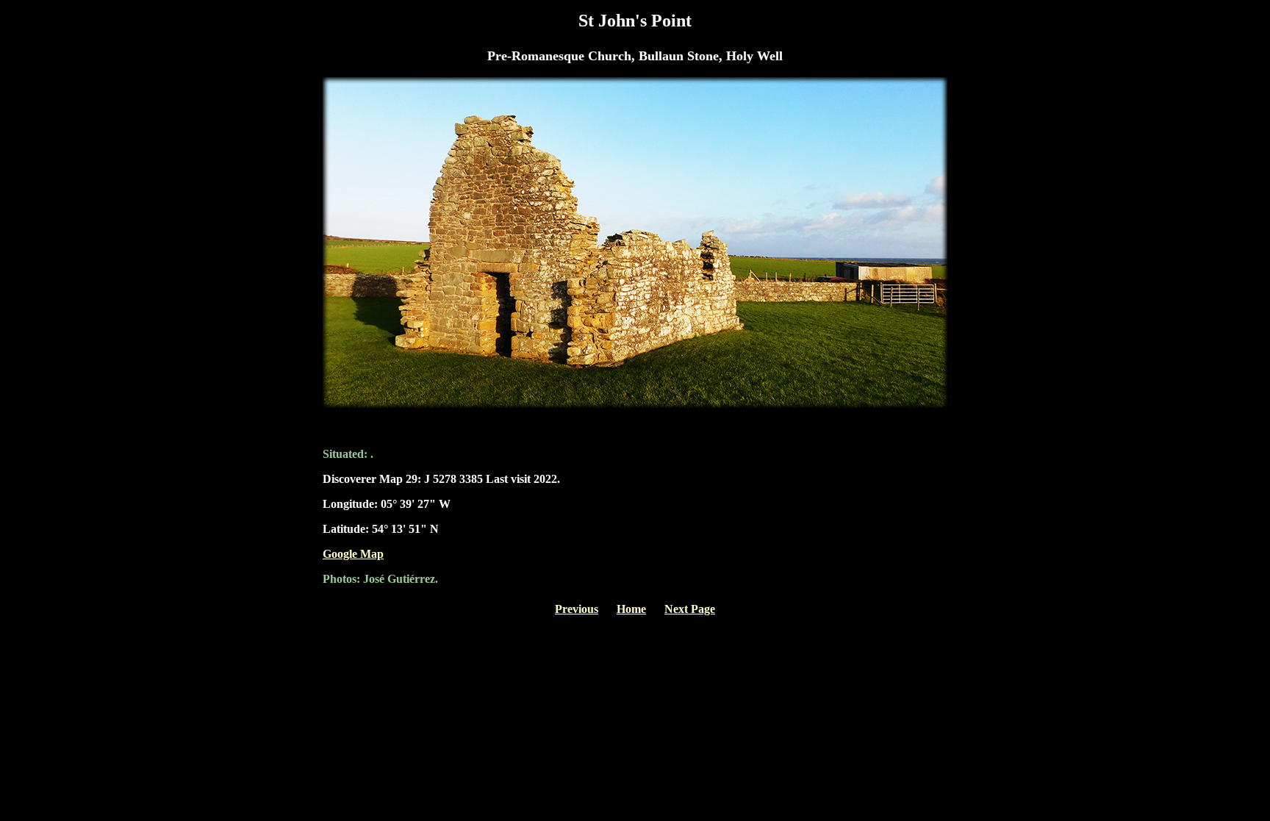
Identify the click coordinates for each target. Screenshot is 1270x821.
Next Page (689, 609)
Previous (576, 609)
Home (631, 609)
